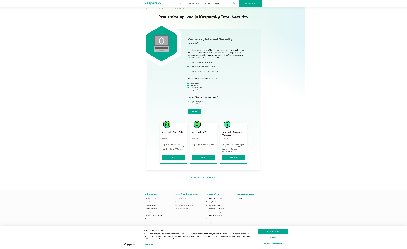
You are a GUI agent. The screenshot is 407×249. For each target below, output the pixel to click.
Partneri (207, 3)
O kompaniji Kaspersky (246, 194)
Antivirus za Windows (181, 208)
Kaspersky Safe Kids (151, 208)
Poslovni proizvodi (194, 3)
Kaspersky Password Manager (153, 215)
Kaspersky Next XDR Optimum (215, 208)
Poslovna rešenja (212, 194)
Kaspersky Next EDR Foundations (216, 202)
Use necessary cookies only (273, 244)
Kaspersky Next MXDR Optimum (215, 212)
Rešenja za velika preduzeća (214, 219)
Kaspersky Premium (150, 205)
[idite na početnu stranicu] (153, 3)
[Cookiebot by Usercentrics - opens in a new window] (130, 244)
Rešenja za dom (151, 194)
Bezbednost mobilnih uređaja (184, 205)
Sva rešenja (148, 219)
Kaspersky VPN (149, 212)
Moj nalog (251, 3)
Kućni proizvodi (179, 3)
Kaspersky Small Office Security (215, 198)
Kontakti (239, 202)
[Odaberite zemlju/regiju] (233, 3)
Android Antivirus (180, 198)
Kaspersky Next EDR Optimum (215, 205)
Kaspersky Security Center (214, 215)
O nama (216, 3)
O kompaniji (240, 198)
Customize (272, 237)
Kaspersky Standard (151, 198)
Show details (149, 245)
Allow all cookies (273, 231)
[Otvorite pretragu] (237, 3)
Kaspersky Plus (149, 202)
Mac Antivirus (179, 202)
